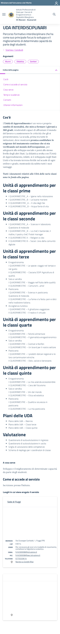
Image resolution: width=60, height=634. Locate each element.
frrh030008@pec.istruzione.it (27, 555)
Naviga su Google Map (24, 561)
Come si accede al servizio (15, 84)
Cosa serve (8, 89)
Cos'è (5, 79)
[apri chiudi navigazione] (4, 14)
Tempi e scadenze (11, 94)
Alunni (8, 61)
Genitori (33, 61)
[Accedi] (56, 2)
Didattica (20, 61)
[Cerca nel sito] (54, 14)
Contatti (7, 99)
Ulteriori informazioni (12, 105)
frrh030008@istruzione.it (26, 552)
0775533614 (21, 558)
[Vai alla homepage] (11, 15)
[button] (30, 70)
